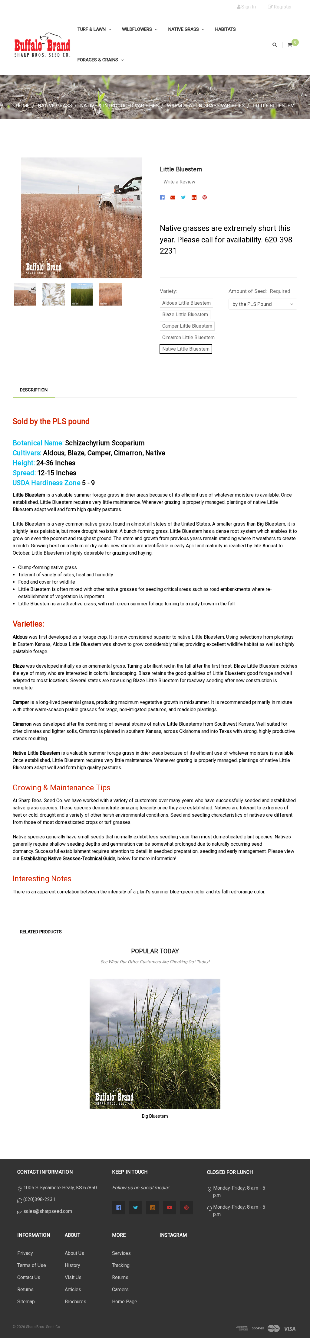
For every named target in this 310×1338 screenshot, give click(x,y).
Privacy (25, 1253)
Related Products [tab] (41, 932)
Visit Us (73, 1277)
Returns (25, 1289)
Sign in (248, 7)
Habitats (225, 29)
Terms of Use (31, 1265)
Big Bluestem (155, 1116)
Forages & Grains (98, 60)
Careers (120, 1289)
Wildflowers (137, 29)
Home (23, 105)
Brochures (75, 1301)
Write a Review (179, 182)
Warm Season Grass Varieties (206, 105)
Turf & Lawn (92, 29)
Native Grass (184, 29)
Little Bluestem (274, 105)
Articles (73, 1289)
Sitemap (26, 1301)
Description (34, 390)
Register (283, 7)
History (72, 1265)
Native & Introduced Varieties (119, 105)
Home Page (124, 1301)
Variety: (168, 291)
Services (121, 1253)
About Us (74, 1253)
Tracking (121, 1265)
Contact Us (28, 1277)
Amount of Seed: (259, 291)
